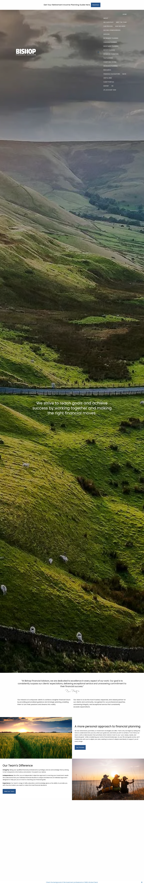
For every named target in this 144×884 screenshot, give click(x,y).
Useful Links (107, 78)
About (105, 18)
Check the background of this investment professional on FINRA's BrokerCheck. (72, 882)
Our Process (108, 26)
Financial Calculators (111, 74)
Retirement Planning (110, 38)
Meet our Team (9, 791)
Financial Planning (110, 42)
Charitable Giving (109, 62)
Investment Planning (110, 46)
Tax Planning (108, 58)
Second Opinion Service (111, 30)
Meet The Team (121, 22)
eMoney (106, 86)
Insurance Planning (110, 66)
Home (125, 14)
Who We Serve (120, 26)
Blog (124, 74)
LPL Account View (109, 90)
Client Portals (108, 82)
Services (106, 34)
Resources (107, 70)
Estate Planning (109, 50)
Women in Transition (110, 54)
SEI (112, 86)
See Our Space (108, 22)
